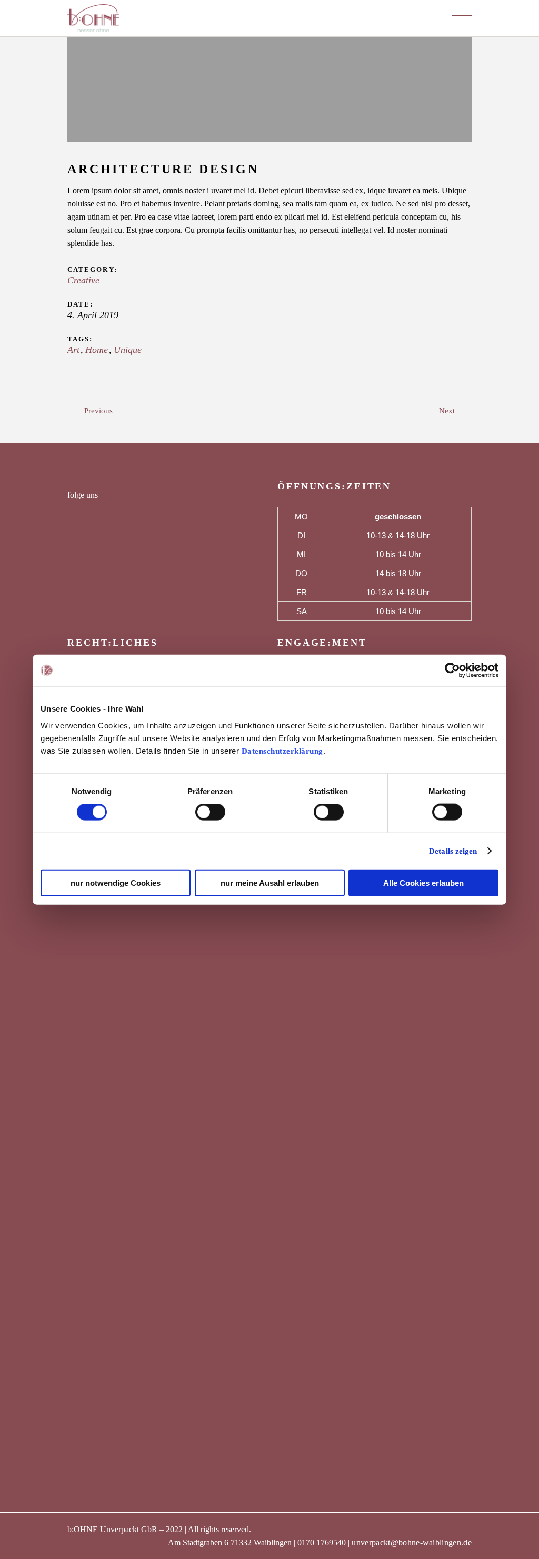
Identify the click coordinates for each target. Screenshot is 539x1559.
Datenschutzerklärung (282, 750)
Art (73, 349)
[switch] (210, 812)
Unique (128, 349)
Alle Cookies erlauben (423, 882)
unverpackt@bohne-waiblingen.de (412, 1542)
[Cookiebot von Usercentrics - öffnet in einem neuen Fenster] (452, 670)
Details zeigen (453, 851)
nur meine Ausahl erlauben (270, 882)
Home (96, 349)
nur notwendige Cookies (116, 882)
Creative (83, 280)
